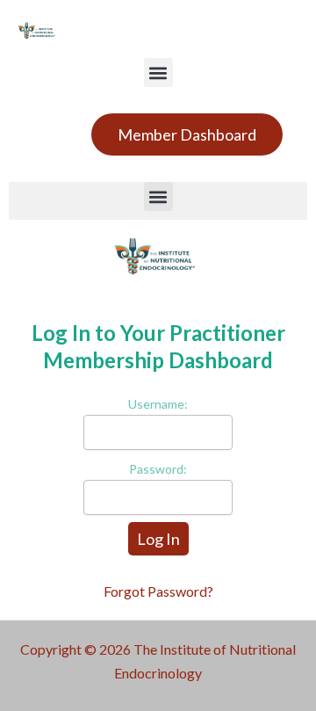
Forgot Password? (158, 591)
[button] (158, 72)
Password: (158, 468)
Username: (158, 403)
